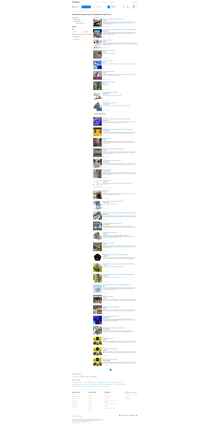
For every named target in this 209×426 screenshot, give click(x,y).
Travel (90, 396)
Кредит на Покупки (75, 402)
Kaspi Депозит (74, 400)
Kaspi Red (73, 398)
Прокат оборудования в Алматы (90, 382)
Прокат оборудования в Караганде (103, 382)
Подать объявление (134, 7)
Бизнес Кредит (107, 396)
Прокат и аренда (76, 19)
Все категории (87, 6)
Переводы (90, 402)
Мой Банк (90, 400)
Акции (90, 404)
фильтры (87, 376)
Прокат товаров (77, 21)
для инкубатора (94, 376)
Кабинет (127, 7)
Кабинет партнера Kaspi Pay (110, 408)
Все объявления (75, 17)
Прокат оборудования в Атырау (90, 386)
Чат (123, 7)
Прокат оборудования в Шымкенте (117, 382)
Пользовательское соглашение (131, 394)
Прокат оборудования (79, 23)
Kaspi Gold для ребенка (76, 396)
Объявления (76, 6)
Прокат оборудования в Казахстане (103, 386)
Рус (136, 2)
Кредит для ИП (74, 404)
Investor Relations (128, 398)
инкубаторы (82, 376)
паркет (76, 376)
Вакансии (127, 396)
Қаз (133, 2)
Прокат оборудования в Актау (107, 384)
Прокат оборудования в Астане (77, 382)
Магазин (90, 394)
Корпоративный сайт (75, 423)
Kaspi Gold (73, 394)
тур (73, 376)
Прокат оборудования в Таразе (77, 386)
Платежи (90, 398)
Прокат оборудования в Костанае (120, 384)
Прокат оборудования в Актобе (94, 384)
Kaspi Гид (90, 411)
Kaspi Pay (106, 394)
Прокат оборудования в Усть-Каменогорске (80, 384)
